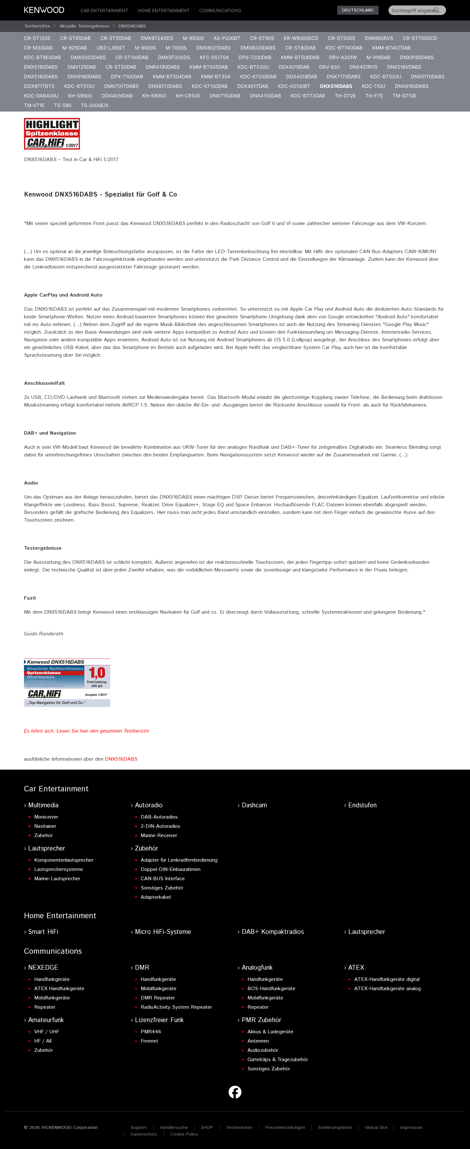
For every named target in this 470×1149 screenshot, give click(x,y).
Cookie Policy (184, 1134)
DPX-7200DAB (255, 57)
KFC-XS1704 (214, 57)
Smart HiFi (43, 932)
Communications (220, 10)
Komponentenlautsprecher (63, 860)
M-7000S (176, 48)
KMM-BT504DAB (172, 77)
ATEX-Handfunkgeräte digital (386, 979)
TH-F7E (374, 96)
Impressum (411, 1127)
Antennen (258, 1041)
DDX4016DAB (117, 96)
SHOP (207, 1127)
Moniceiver (46, 817)
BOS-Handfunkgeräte (271, 988)
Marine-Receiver (159, 835)
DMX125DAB (81, 67)
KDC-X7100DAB (210, 86)
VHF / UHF (46, 1032)
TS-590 (62, 105)
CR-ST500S (341, 38)
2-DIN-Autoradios (160, 826)
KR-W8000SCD (301, 38)
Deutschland (358, 10)
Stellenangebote (335, 1127)
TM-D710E (405, 96)
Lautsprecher (46, 848)
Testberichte (37, 26)
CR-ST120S (37, 38)
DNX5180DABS (41, 77)
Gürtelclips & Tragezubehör (277, 1059)
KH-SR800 (80, 96)
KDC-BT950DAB (42, 57)
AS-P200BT (227, 38)
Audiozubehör (262, 1050)
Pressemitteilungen (285, 1127)
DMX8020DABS (258, 48)
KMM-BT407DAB (391, 48)
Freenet (149, 1041)
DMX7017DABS (121, 86)
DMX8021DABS (213, 48)
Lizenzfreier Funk (159, 1020)
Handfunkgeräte (52, 979)
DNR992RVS (379, 38)
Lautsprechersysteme (58, 869)
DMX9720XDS (174, 57)
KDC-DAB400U (41, 96)
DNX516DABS (132, 26)
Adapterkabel (156, 897)
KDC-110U (373, 86)
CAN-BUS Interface (163, 878)
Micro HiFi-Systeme (163, 932)
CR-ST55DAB (115, 38)
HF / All (42, 1041)
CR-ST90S (262, 38)
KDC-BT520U (385, 77)
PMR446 (151, 1032)
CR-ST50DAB (121, 67)
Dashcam (254, 805)
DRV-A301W (343, 57)
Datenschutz (144, 1134)
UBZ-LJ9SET (111, 48)
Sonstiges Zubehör (162, 888)
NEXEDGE (43, 968)
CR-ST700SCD (420, 38)
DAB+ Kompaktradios (273, 932)
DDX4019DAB (293, 67)
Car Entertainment (104, 10)
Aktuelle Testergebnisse (84, 26)
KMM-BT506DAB (300, 57)
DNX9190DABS (417, 57)
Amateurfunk (46, 1020)
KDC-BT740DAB (344, 48)
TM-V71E (34, 105)
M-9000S (145, 48)
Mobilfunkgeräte (52, 998)
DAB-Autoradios (159, 817)
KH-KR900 (154, 96)
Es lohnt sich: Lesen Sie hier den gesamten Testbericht (86, 731)
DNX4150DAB (265, 96)
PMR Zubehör (261, 1020)
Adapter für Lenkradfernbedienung (179, 860)
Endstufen (362, 805)
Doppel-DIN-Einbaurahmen (170, 869)
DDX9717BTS (39, 86)
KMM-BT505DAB (209, 67)
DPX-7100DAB (127, 77)
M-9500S (193, 38)
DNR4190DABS (163, 67)
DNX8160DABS (412, 86)
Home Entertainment (164, 10)
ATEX (356, 968)
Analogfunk (257, 968)
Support (139, 1127)
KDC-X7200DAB (258, 77)
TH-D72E (345, 96)
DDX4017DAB (252, 86)
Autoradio (149, 805)
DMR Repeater (158, 998)
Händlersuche (174, 1127)
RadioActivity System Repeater (176, 1007)
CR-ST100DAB (131, 57)
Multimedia (43, 805)
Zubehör (43, 835)
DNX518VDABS (404, 67)
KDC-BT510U (79, 86)
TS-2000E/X (94, 105)
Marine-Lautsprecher (57, 878)
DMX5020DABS (88, 57)
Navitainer (45, 826)
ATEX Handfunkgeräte (59, 988)
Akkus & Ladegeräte (270, 1032)
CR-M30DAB (38, 48)
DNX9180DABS (84, 77)
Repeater (44, 1007)
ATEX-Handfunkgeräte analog (387, 988)
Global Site (376, 1127)
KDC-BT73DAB (308, 96)
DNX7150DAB (225, 96)
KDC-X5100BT (294, 86)
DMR (142, 968)
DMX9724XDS (157, 38)
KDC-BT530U (253, 67)
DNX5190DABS (41, 67)
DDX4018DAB (301, 77)
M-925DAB (74, 48)
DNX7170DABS (344, 77)
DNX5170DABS (428, 77)
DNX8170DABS (165, 86)
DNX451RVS (363, 67)
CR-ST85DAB (75, 38)
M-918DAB (378, 57)
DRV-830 (329, 67)
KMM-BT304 (216, 77)
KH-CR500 (188, 96)
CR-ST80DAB (300, 48)
